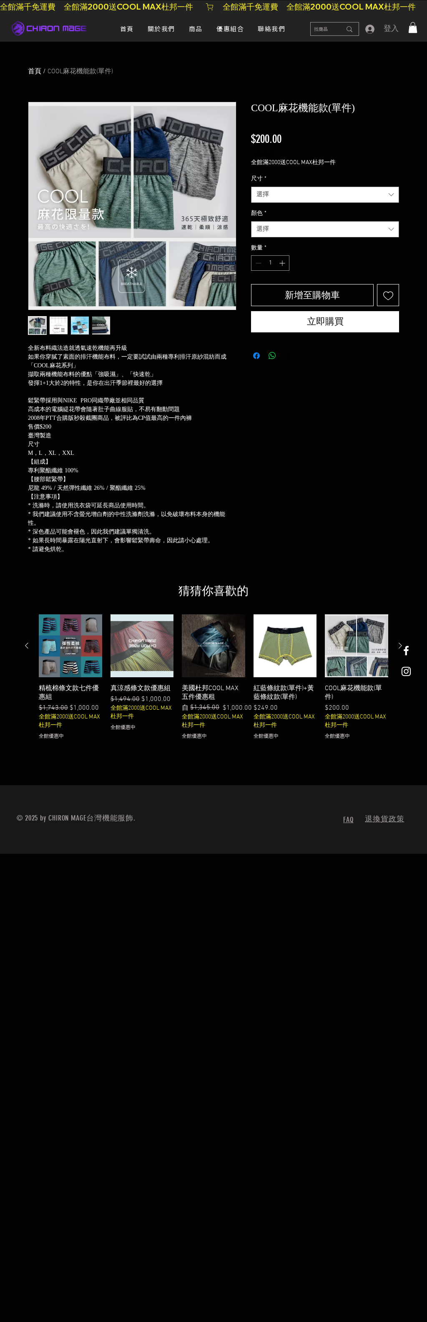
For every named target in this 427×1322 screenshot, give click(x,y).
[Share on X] (288, 356)
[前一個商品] (27, 646)
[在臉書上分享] (256, 356)
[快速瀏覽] (70, 646)
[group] (213, 681)
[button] (412, 27)
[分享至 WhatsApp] (272, 356)
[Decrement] (257, 263)
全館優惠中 (265, 154)
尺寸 (258, 178)
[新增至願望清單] (388, 295)
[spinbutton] (270, 263)
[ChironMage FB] (406, 650)
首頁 (34, 71)
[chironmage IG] (406, 671)
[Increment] (283, 263)
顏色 (258, 213)
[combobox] (325, 195)
